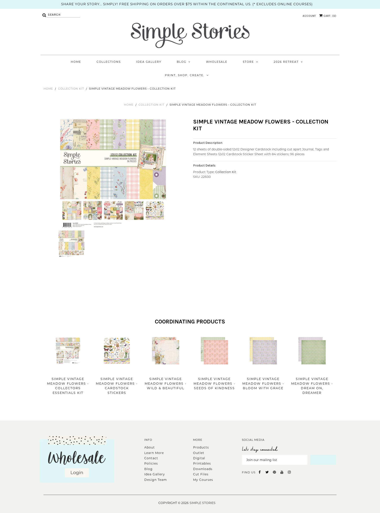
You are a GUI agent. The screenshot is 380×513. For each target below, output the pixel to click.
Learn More (154, 453)
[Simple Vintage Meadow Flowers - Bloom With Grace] (263, 371)
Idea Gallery (148, 61)
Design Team (155, 480)
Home (76, 61)
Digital (199, 458)
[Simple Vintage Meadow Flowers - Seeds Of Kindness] (214, 371)
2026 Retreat (286, 61)
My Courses (203, 480)
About (149, 447)
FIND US (249, 472)
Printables (202, 463)
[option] (113, 174)
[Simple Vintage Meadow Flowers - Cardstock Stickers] (116, 371)
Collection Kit (71, 88)
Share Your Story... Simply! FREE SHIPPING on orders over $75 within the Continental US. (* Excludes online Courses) (187, 4)
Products (201, 447)
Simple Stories (203, 503)
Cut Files (200, 474)
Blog (181, 61)
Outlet (198, 453)
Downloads (202, 469)
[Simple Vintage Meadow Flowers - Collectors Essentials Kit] (68, 371)
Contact (151, 458)
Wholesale (216, 61)
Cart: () (329, 15)
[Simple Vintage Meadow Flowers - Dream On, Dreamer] (312, 371)
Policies (151, 463)
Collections (109, 61)
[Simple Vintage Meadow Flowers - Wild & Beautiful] (165, 371)
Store (248, 61)
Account (309, 15)
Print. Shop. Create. (185, 75)
